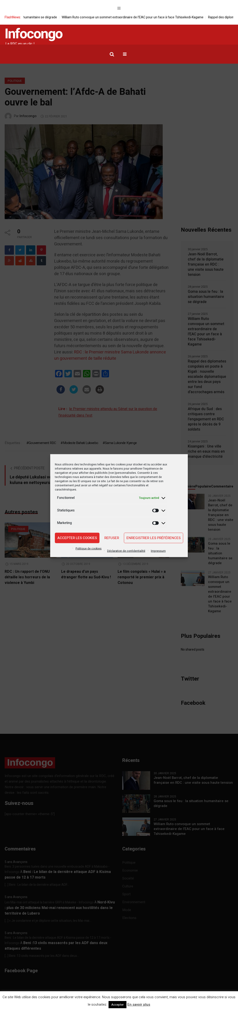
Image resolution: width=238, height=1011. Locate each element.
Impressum (158, 551)
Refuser (111, 537)
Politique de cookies (89, 548)
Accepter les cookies (77, 537)
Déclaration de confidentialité (126, 551)
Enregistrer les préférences (153, 537)
